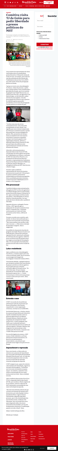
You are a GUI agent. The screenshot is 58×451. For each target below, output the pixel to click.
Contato (10, 439)
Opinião (22, 441)
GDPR (8, 449)
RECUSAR (42, 448)
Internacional (24, 433)
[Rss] (17, 2)
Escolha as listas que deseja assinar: (43, 32)
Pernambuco (41, 434)
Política (23, 431)
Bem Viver (23, 437)
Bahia (32, 431)
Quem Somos (11, 433)
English (41, 2)
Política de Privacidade (11, 443)
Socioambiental (24, 439)
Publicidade (11, 436)
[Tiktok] (12, 2)
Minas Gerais (33, 438)
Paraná (40, 431)
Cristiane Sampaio (10, 41)
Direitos (23, 435)
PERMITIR (52, 448)
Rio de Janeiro (41, 436)
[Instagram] (8, 2)
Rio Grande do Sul (42, 438)
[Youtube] (10, 2)
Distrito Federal (33, 436)
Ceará (32, 434)
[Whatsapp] (15, 2)
